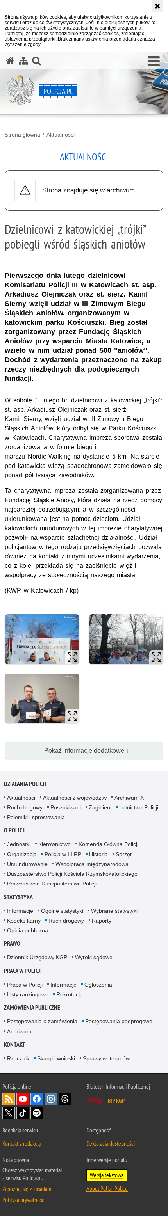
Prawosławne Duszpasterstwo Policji (52, 883)
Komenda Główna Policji (108, 844)
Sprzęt (124, 854)
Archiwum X (129, 798)
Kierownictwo (54, 844)
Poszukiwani (65, 807)
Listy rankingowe (27, 994)
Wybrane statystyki (114, 911)
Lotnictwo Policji (138, 807)
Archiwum (19, 1031)
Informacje (20, 911)
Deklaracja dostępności (110, 1143)
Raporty (101, 920)
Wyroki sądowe (94, 957)
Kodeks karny (24, 920)
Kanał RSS (8, 1099)
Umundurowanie (27, 864)
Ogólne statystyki (62, 911)
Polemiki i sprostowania (36, 817)
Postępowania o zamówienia (42, 1021)
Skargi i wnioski (56, 1058)
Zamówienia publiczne (32, 1007)
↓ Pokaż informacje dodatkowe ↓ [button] (84, 750)
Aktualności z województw (75, 798)
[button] (154, 61)
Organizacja (22, 854)
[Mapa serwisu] (23, 61)
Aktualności (60, 135)
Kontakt (14, 1044)
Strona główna (22, 135)
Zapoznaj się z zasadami (27, 1189)
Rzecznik (18, 1058)
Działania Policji (25, 784)
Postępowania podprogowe (118, 1021)
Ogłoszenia (98, 984)
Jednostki (18, 844)
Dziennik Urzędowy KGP (37, 957)
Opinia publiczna (27, 930)
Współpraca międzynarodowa (92, 864)
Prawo (12, 943)
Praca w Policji (23, 971)
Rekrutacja (69, 994)
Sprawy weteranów (106, 1058)
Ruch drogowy (25, 807)
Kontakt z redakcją (21, 1143)
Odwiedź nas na (22, 1099)
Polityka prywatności (23, 1200)
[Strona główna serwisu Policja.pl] (10, 61)
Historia (98, 854)
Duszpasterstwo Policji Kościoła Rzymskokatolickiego (72, 874)
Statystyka (18, 897)
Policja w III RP (63, 854)
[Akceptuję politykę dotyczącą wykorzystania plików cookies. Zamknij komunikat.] (157, 6)
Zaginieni (100, 807)
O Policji (15, 830)
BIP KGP (116, 1100)
